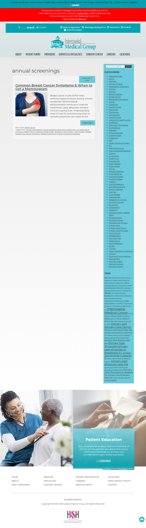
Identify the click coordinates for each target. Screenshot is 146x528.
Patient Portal (114, 27)
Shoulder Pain (115, 238)
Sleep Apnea (114, 241)
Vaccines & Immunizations (120, 256)
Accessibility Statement (73, 499)
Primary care (114, 226)
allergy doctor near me (121, 280)
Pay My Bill (127, 27)
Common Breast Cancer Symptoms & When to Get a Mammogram (53, 87)
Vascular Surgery (116, 264)
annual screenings (50, 130)
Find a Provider (20, 485)
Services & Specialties (70, 54)
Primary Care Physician (118, 231)
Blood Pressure (115, 94)
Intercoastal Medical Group (116, 310)
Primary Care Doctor (117, 228)
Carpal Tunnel (115, 107)
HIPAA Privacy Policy (119, 481)
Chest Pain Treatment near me (113, 290)
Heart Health (114, 166)
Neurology (113, 205)
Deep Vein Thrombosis (118, 125)
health (126, 301)
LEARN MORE (75, 5)
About (18, 54)
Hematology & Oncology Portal (95, 27)
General (112, 154)
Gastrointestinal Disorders (120, 151)
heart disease (109, 303)
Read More (88, 123)
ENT (111, 141)
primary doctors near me (121, 377)
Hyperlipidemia (115, 174)
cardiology (127, 288)
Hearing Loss (114, 161)
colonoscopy (126, 290)
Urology (112, 254)
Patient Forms (33, 54)
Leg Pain (112, 192)
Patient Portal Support (74, 30)
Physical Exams (115, 218)
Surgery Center (94, 54)
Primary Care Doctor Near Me (118, 330)
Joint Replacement (117, 187)
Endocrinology (115, 136)
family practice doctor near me (113, 298)
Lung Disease (114, 195)
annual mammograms (34, 130)
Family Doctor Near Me (123, 295)
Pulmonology (115, 233)
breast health (49, 132)
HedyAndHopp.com (76, 522)
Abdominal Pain (115, 76)
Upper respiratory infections (121, 251)
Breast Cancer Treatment (33, 132)
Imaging (112, 182)
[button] (142, 519)
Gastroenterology (116, 148)
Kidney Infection (116, 190)
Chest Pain (113, 110)
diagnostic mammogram (64, 132)
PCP (109, 324)
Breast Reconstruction (118, 100)
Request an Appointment (71, 27)
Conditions (113, 123)
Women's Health (116, 267)
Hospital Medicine (116, 172)
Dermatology (114, 128)
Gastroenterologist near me (114, 301)
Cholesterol (114, 112)
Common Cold (115, 118)
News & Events (84, 485)
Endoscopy (113, 138)
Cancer (112, 102)
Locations (124, 54)
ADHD (111, 79)
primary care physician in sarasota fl (118, 355)
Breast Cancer (30, 128)
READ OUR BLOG (43, 458)
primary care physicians (111, 367)
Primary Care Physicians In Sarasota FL (119, 372)
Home (15, 477)
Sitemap (112, 485)
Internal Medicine (116, 184)
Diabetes (112, 130)
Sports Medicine (115, 244)
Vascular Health (115, 262)
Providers (49, 54)
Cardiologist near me (114, 288)
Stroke (112, 246)
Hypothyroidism (115, 179)
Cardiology (113, 105)
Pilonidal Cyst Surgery (118, 223)
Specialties (50, 481)
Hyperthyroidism (116, 177)
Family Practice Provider (119, 143)
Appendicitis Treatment (119, 87)
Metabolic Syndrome (118, 200)
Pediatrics (113, 210)
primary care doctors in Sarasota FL (117, 338)
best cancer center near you (68, 130)
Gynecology (114, 156)
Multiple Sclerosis (116, 202)
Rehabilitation (115, 236)
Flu (110, 146)
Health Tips (114, 159)
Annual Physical (115, 84)
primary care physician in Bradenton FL (116, 349)
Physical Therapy (116, 220)
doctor (108, 293)
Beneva (82, 19)
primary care (119, 323)
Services (48, 477)
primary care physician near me (116, 362)
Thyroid (112, 249)
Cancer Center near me (125, 285)
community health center (120, 120)
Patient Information (87, 477)
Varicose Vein (114, 259)
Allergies (112, 81)
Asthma (112, 92)
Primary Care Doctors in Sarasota (118, 335)
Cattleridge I (83, 13)
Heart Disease (114, 164)
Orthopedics (114, 208)
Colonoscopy (114, 115)
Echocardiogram (116, 133)
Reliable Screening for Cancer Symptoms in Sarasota (60, 134)
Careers (111, 54)
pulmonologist (110, 380)
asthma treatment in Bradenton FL (114, 283)
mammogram (79, 132)
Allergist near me (116, 277)
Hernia (111, 169)
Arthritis (112, 89)
